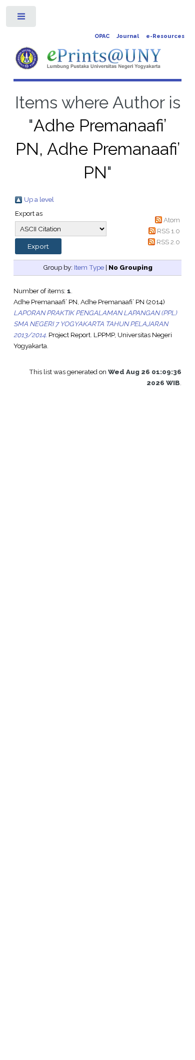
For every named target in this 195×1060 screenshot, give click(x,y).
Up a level (39, 199)
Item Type (89, 267)
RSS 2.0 (168, 242)
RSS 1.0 (168, 231)
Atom (172, 220)
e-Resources (165, 36)
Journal (127, 36)
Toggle (22, 18)
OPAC (102, 36)
